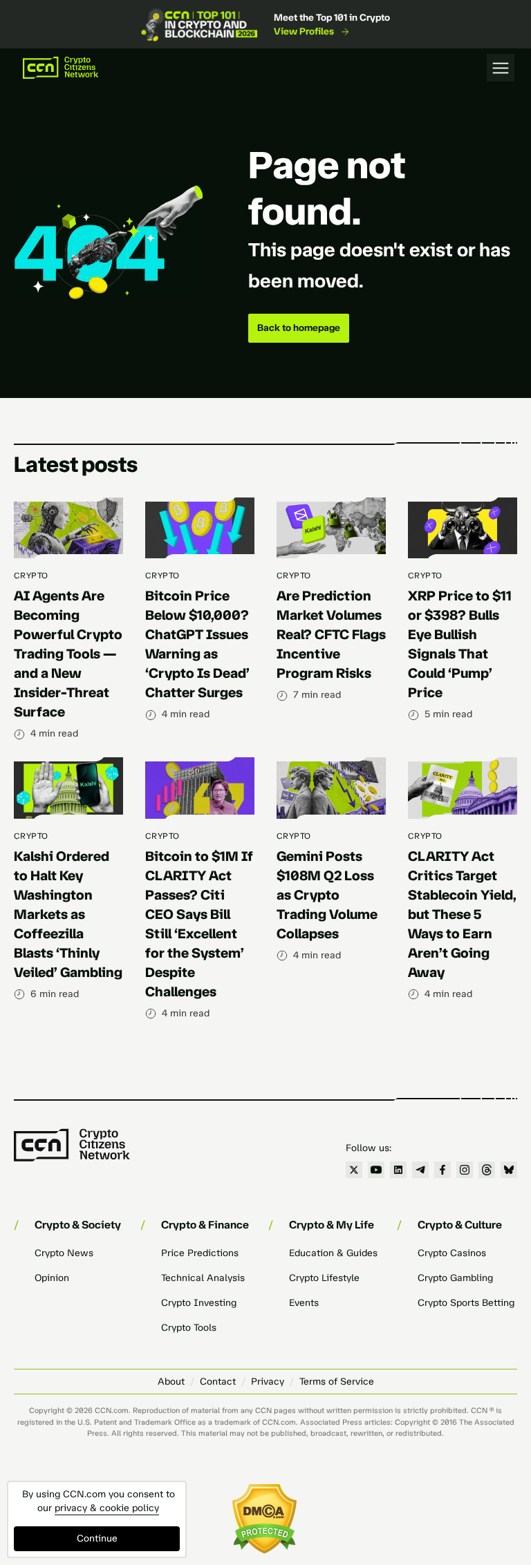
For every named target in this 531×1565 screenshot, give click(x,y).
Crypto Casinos (452, 1253)
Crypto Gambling (455, 1278)
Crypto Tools (188, 1328)
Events (304, 1303)
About (171, 1381)
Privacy (267, 1381)
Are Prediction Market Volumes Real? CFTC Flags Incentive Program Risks (331, 634)
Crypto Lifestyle (324, 1278)
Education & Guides (333, 1253)
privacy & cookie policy (107, 1508)
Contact (218, 1381)
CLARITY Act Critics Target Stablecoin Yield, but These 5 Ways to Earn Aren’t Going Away (462, 914)
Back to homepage (298, 328)
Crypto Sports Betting (466, 1303)
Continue (97, 1538)
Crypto (31, 575)
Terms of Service (336, 1381)
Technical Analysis (203, 1278)
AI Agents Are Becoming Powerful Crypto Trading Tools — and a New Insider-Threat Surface (68, 653)
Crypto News (64, 1253)
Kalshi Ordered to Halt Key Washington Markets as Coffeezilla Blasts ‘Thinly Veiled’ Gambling (68, 914)
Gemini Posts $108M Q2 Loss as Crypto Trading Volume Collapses (327, 895)
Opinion (52, 1278)
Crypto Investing (198, 1303)
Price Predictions (200, 1253)
